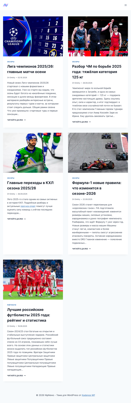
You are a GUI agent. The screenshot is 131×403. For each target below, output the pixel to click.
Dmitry (12, 77)
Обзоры (10, 62)
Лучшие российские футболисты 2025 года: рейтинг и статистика (28, 315)
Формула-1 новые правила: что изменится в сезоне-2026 (96, 188)
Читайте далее (16, 120)
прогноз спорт (28, 206)
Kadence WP (88, 395)
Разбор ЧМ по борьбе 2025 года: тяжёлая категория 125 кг (96, 71)
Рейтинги (11, 305)
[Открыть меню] (125, 5)
